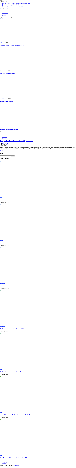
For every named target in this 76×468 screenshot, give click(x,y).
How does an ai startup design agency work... (10, 5)
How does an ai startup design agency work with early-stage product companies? (18, 286)
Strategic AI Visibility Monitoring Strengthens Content (12, 45)
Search (13, 156)
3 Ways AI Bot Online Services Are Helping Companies (16, 141)
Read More (2, 150)
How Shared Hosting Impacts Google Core (9, 129)
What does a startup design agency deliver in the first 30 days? (13, 243)
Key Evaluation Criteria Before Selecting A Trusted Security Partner (15, 457)
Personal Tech (5, 13)
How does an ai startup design (6, 101)
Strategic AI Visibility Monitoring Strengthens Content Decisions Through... (16, 3)
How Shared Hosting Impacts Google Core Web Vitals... (13, 6)
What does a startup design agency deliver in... (11, 4)
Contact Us (4, 462)
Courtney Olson (5, 143)
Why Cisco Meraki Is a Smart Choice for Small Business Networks (14, 371)
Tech (3, 10)
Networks (4, 15)
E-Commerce (4, 14)
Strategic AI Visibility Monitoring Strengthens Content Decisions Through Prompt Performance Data (22, 200)
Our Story (4, 463)
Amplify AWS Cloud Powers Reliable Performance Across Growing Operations (17, 414)
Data (3, 11)
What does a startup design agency (7, 73)
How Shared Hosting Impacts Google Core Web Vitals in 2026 (13, 328)
